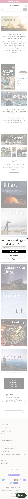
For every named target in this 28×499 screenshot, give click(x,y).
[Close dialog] (26, 238)
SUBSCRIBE (14, 251)
